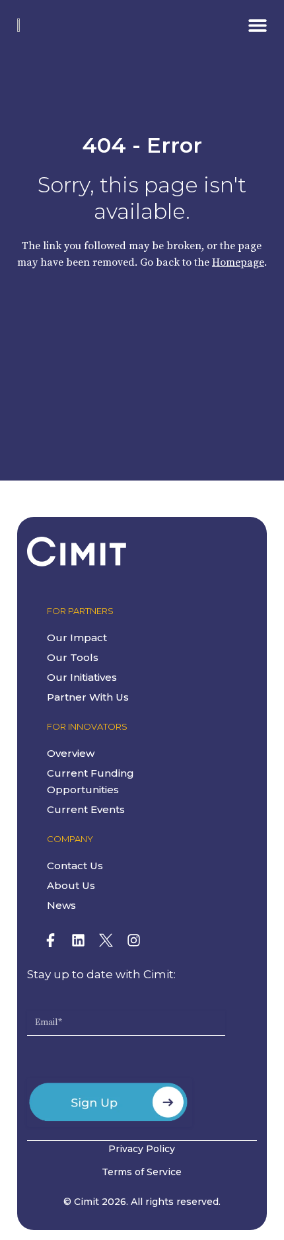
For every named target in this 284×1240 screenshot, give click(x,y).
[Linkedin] (78, 940)
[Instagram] (134, 940)
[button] (257, 25)
